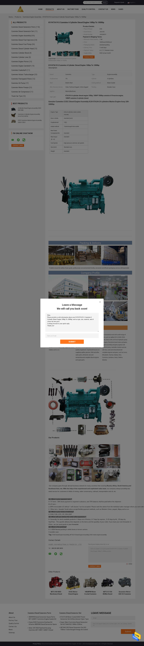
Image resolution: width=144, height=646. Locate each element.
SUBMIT (72, 342)
